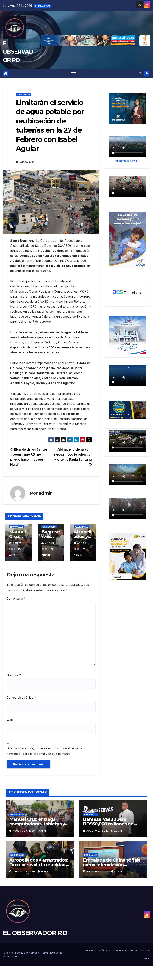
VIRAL (146, 958)
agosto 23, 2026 (24, 831)
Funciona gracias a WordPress (21, 952)
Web (10, 720)
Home (89, 950)
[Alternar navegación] (73, 74)
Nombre (14, 675)
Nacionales (23, 94)
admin (46, 493)
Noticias (145, 950)
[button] (140, 73)
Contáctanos (103, 950)
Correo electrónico (21, 697)
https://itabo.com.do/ (127, 160)
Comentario (16, 598)
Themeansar (10, 955)
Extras (134, 950)
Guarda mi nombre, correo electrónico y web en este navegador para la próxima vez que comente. (44, 751)
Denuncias (121, 950)
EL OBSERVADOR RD (18, 51)
